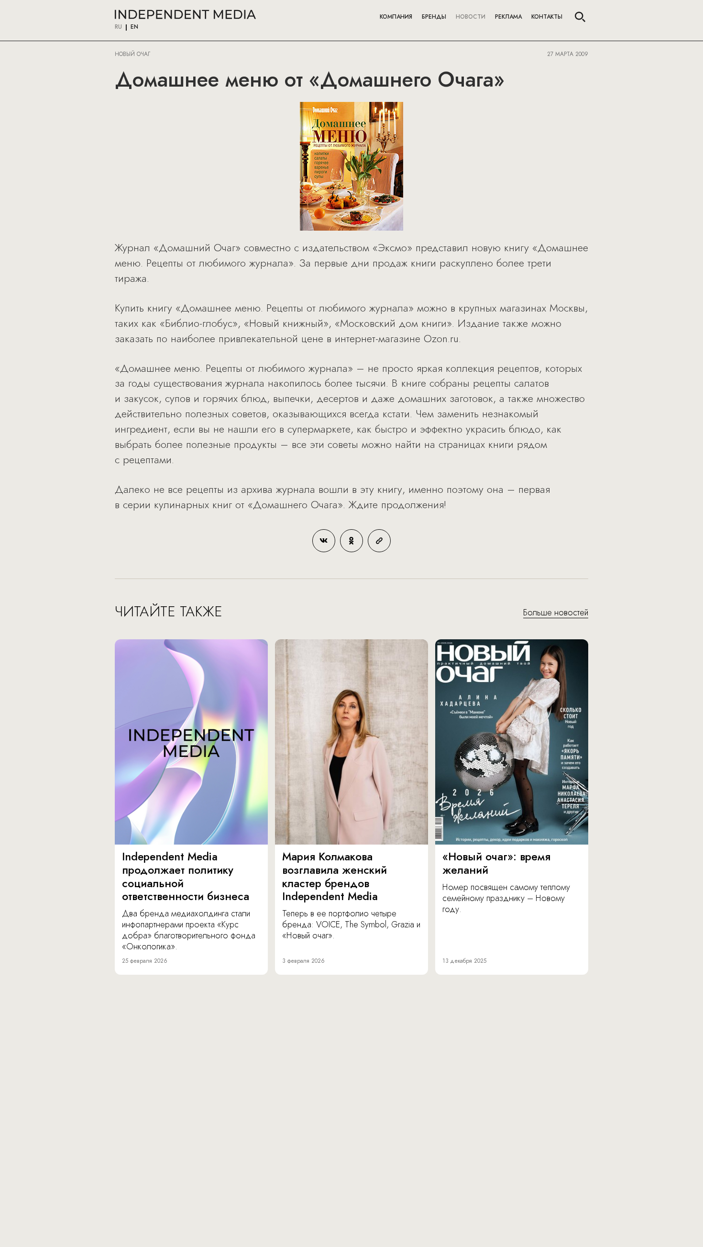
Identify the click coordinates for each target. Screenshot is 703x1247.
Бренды (434, 16)
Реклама (508, 16)
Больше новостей (555, 613)
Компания (396, 16)
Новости (470, 16)
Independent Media (185, 14)
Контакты (546, 16)
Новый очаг (132, 54)
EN (134, 27)
